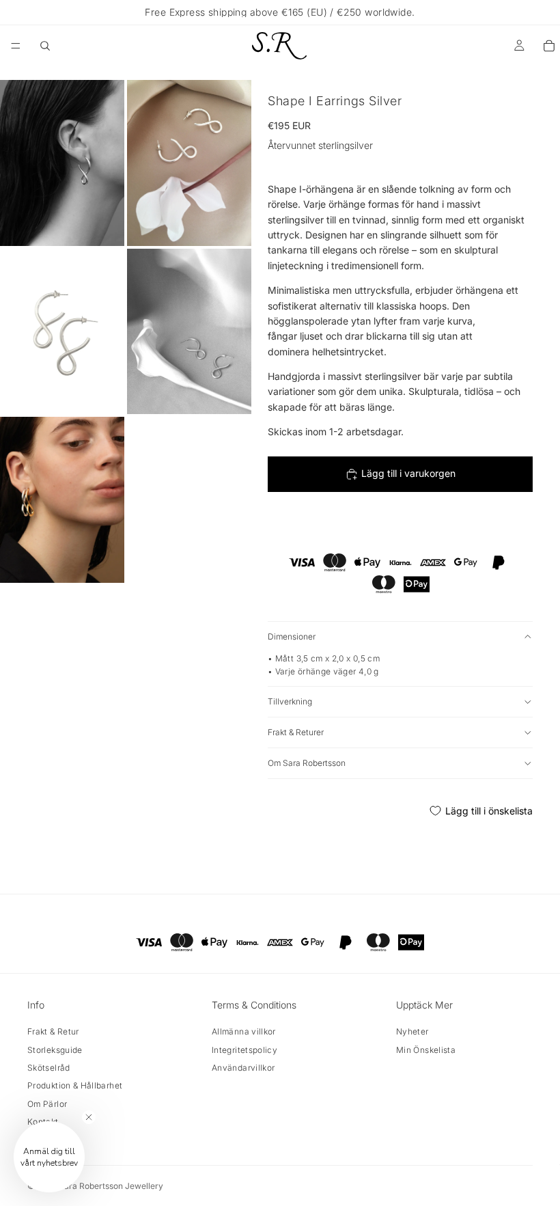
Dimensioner (292, 636)
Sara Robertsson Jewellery (111, 1186)
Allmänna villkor (244, 1031)
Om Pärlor (47, 1104)
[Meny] (15, 45)
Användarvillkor (243, 1068)
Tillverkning (290, 701)
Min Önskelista (426, 1050)
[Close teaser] (89, 1117)
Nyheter (412, 1031)
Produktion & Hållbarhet (74, 1085)
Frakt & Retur (53, 1031)
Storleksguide (55, 1050)
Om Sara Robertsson (307, 763)
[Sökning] (45, 46)
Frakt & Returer (296, 732)
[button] (49, 1156)
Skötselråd (48, 1068)
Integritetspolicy (244, 1050)
